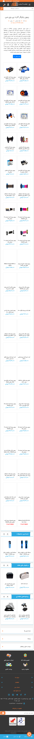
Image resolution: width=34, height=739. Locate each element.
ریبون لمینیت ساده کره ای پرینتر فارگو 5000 (10, 311)
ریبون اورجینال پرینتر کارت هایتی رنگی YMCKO (9, 521)
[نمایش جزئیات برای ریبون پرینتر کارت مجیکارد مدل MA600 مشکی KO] (10, 466)
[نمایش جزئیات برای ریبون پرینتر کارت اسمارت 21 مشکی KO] (24, 442)
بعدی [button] (7, 534)
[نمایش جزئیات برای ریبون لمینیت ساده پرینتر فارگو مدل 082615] (24, 489)
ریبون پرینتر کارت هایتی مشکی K (10, 171)
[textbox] (11, 8)
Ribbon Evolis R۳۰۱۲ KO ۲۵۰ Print (24, 521)
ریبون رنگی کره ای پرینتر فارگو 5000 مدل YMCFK (24, 334)
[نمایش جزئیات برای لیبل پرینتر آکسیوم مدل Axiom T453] (9, 575)
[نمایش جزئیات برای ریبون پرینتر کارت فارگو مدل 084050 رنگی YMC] (24, 69)
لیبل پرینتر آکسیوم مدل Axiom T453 (10, 584)
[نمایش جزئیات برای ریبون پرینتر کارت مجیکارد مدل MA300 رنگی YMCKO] (24, 186)
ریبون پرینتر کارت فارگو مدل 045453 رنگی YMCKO (10, 124)
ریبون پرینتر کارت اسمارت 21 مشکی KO (24, 451)
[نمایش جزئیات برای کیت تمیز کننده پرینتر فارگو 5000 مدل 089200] (10, 349)
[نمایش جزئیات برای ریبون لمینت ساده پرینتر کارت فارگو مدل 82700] (24, 396)
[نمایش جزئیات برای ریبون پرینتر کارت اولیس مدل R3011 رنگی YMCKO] (24, 139)
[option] (24, 548)
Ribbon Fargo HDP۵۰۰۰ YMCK (10, 264)
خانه (24, 21)
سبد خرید (4, 4)
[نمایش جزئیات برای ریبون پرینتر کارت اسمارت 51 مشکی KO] (24, 419)
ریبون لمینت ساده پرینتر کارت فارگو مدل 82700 (24, 404)
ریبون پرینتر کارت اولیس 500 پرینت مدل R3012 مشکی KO (24, 474)
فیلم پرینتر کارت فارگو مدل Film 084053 (24, 124)
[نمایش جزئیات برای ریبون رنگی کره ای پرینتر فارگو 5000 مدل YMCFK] (24, 326)
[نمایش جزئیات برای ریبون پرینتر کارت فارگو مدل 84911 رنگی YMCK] (10, 372)
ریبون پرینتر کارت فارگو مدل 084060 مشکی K (24, 101)
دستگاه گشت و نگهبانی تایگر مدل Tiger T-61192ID (9, 553)
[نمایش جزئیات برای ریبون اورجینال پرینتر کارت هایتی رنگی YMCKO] (10, 512)
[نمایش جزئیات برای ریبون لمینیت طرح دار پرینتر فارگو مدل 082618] (24, 256)
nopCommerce (20, 733)
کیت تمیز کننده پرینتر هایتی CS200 (24, 358)
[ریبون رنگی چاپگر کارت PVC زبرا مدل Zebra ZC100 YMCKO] (10, 442)
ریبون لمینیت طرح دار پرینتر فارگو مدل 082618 (24, 264)
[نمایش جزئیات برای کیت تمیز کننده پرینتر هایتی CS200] (24, 349)
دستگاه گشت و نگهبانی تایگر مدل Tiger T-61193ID (24, 553)
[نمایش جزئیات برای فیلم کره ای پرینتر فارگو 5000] (24, 302)
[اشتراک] (2, 713)
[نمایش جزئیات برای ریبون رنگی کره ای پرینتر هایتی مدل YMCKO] (24, 279)
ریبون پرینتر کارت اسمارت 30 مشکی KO (10, 241)
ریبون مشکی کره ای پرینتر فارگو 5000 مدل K (10, 288)
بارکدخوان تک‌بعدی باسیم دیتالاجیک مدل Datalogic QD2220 (10, 616)
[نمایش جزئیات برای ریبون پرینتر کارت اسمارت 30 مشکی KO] (10, 232)
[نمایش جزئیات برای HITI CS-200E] (24, 575)
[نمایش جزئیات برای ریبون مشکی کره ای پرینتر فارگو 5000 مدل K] (10, 279)
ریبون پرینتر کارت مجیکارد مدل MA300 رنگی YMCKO (24, 194)
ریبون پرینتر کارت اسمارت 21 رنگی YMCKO (10, 428)
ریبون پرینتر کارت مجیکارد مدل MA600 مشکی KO (9, 474)
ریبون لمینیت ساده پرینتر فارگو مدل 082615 (24, 498)
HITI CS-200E (24, 584)
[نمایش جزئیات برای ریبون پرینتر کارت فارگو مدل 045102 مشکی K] (24, 162)
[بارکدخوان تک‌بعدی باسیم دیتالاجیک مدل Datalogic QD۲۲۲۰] (9, 607)
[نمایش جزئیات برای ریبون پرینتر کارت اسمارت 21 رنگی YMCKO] (10, 419)
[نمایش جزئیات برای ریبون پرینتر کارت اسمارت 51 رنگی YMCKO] (10, 396)
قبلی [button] (4, 534)
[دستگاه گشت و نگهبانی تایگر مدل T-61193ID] (24, 544)
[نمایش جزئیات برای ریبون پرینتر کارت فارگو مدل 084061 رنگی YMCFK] (10, 92)
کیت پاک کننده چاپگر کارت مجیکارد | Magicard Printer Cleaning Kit (10, 498)
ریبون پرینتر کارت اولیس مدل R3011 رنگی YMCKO (24, 148)
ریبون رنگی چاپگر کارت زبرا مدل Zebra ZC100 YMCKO (10, 451)
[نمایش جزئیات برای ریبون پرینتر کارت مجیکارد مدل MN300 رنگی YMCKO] (10, 326)
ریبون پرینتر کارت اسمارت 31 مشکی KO (10, 218)
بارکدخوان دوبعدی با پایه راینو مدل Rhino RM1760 (24, 616)
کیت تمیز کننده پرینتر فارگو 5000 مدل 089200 (10, 358)
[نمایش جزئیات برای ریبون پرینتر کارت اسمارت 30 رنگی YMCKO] (24, 232)
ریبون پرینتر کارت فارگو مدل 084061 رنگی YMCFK (10, 101)
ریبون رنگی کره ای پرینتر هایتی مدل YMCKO (24, 288)
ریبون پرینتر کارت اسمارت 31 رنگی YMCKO (24, 218)
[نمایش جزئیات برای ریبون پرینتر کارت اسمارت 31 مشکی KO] (10, 209)
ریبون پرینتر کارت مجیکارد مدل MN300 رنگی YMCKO (10, 334)
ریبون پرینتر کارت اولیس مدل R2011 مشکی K (10, 148)
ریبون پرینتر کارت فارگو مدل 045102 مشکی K (24, 171)
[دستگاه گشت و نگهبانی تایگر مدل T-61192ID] (9, 544)
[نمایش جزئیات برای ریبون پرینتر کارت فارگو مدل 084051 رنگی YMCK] (10, 69)
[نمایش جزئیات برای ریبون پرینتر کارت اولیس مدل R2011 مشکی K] (10, 139)
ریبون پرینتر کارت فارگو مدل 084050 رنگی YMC (24, 78)
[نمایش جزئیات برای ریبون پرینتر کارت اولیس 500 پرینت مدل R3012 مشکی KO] (24, 466)
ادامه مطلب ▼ (17, 56)
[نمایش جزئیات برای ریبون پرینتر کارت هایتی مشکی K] (10, 162)
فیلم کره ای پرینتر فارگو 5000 (24, 310)
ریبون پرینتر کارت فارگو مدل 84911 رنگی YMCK (10, 381)
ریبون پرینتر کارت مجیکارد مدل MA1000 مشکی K (9, 194)
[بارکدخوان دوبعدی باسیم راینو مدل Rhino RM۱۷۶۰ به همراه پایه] (24, 607)
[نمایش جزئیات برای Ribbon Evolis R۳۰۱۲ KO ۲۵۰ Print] (24, 512)
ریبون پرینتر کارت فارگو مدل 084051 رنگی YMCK (10, 78)
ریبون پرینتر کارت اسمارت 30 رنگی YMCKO (24, 241)
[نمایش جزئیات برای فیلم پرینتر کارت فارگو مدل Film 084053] (24, 116)
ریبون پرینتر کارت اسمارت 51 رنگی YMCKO (10, 404)
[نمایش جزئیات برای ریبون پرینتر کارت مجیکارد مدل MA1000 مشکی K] (10, 186)
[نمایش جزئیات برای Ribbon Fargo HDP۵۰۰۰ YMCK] (10, 256)
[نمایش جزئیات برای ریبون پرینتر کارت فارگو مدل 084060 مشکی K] (24, 92)
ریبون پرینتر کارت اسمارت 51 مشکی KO (24, 428)
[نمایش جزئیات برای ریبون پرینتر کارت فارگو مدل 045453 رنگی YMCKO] (10, 116)
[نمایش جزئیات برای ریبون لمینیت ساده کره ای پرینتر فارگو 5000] (10, 302)
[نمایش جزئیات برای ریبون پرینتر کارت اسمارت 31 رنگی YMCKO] (24, 209)
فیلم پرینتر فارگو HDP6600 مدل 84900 (24, 381)
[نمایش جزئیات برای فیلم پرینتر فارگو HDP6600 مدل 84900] (24, 372)
